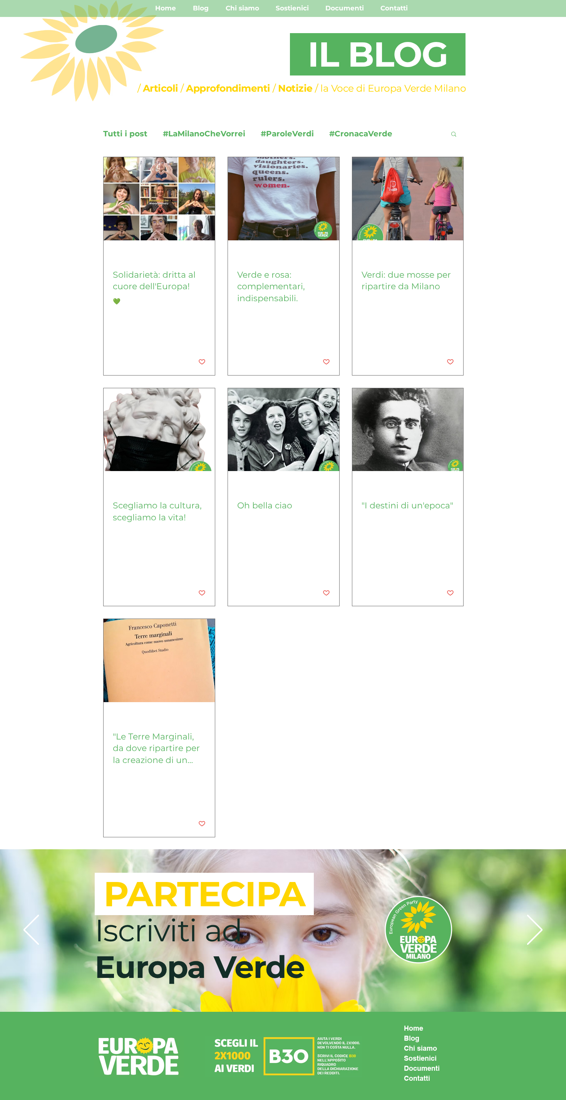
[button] (453, 135)
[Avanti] (535, 930)
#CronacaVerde (360, 133)
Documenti (422, 1068)
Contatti (417, 1078)
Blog (411, 1038)
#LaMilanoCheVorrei (204, 133)
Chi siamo (420, 1048)
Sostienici (420, 1058)
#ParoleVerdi (287, 133)
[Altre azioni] (204, 257)
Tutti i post (125, 133)
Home (413, 1028)
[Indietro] (31, 930)
